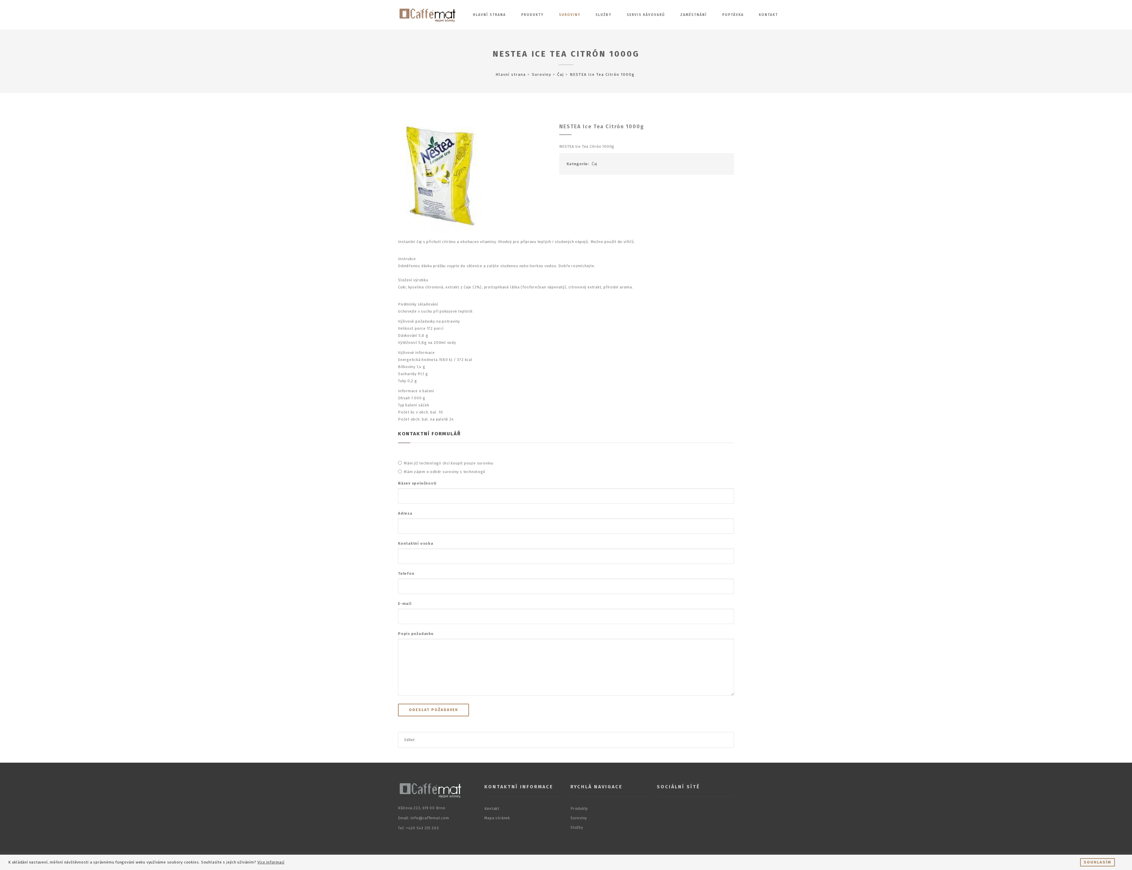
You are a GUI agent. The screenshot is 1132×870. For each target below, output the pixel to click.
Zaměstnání (693, 15)
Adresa (405, 513)
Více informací (270, 862)
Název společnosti (417, 483)
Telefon (406, 573)
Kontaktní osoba (415, 543)
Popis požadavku (416, 633)
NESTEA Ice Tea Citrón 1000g (566, 54)
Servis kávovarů (646, 15)
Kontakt (768, 15)
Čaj (560, 74)
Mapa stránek (497, 818)
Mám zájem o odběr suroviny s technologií (444, 472)
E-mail (405, 603)
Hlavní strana (489, 15)
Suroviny (569, 15)
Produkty (532, 15)
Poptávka (733, 15)
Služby (603, 15)
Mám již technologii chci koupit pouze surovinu (448, 463)
